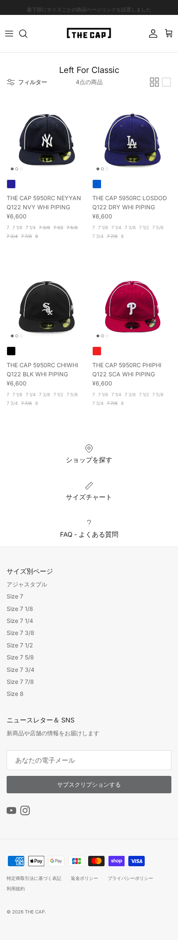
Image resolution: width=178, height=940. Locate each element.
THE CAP (35, 912)
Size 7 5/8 (20, 657)
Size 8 (15, 693)
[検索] (27, 33)
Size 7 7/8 (20, 681)
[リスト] (166, 82)
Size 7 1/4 (20, 620)
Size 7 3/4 (20, 669)
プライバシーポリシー (130, 878)
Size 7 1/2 (20, 645)
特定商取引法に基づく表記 (34, 878)
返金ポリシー (84, 878)
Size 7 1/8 (20, 608)
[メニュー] (9, 33)
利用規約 (16, 889)
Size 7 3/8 (20, 632)
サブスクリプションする (89, 784)
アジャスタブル (27, 584)
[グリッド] (154, 82)
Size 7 (15, 596)
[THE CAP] (89, 33)
